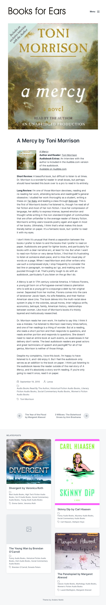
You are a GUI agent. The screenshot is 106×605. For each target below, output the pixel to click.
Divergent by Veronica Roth (26, 488)
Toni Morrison (69, 155)
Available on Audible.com (53, 169)
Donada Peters (34, 567)
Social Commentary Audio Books (54, 391)
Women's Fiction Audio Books (70, 586)
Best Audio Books (16, 494)
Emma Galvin (17, 503)
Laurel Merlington (67, 590)
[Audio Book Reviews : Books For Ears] (37, 11)
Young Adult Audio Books (32, 500)
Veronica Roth (30, 503)
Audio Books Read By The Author (33, 388)
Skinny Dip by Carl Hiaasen (74, 509)
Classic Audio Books (66, 584)
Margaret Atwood (83, 590)
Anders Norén (57, 600)
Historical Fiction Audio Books (65, 388)
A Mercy (43, 151)
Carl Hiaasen (65, 522)
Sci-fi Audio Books (23, 497)
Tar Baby (32, 201)
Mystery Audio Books (84, 516)
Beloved (73, 201)
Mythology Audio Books (86, 584)
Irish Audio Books (22, 561)
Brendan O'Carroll (19, 567)
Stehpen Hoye (78, 522)
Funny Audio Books (66, 516)
